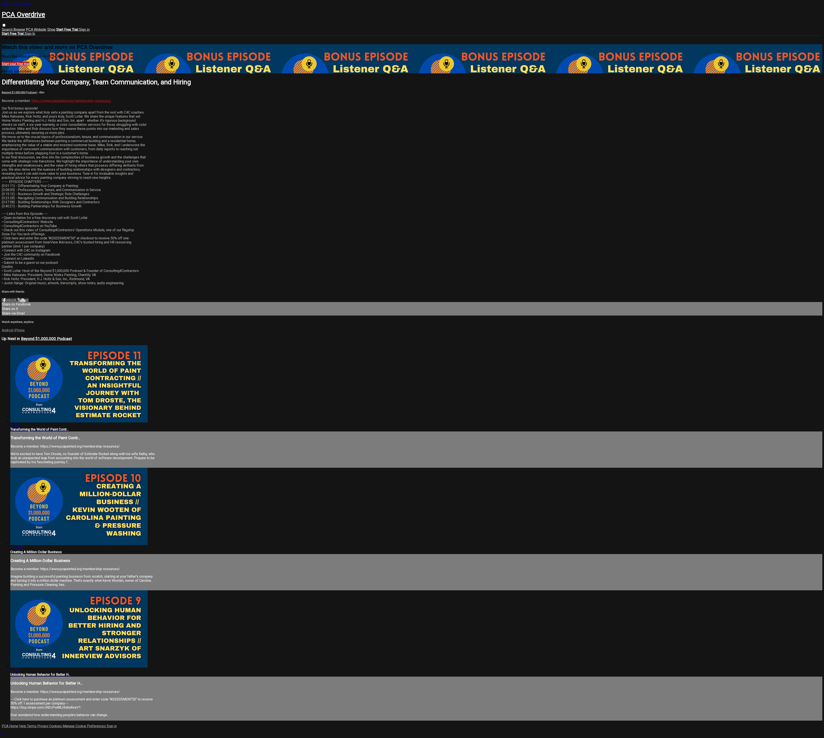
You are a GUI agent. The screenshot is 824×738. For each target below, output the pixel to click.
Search (8, 29)
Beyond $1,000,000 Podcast (19, 92)
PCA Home (10, 726)
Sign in (84, 29)
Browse (19, 29)
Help (23, 726)
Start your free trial (16, 64)
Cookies (56, 726)
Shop (51, 29)
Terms (32, 726)
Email (24, 300)
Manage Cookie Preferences (85, 726)
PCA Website (36, 29)
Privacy (43, 726)
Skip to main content (17, 4)
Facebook (9, 300)
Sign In (29, 33)
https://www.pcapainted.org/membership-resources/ (71, 101)
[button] (4, 25)
